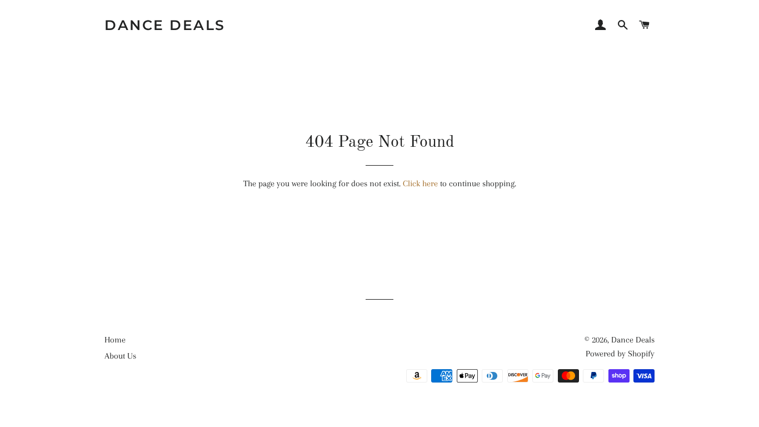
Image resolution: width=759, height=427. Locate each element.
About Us (120, 356)
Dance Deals (165, 25)
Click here (420, 183)
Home (115, 340)
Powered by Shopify (620, 354)
